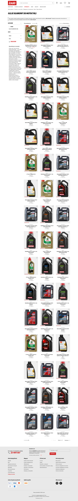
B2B (8, 462)
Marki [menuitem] (32, 6)
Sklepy (41, 462)
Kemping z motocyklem (28, 470)
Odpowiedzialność (43, 467)
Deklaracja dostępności (60, 469)
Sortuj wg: (61, 23)
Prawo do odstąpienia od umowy (62, 465)
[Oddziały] (57, 3)
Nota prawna (58, 460)
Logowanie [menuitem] (68, 6)
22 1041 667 (15, 453)
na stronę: (34, 23)
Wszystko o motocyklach (28, 467)
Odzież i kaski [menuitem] (10, 6)
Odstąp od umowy (11, 474)
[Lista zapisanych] (65, 3)
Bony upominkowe (11, 469)
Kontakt (9, 460)
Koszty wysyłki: (31, 496)
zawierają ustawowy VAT (40, 495)
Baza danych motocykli (12, 465)
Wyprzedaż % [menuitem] (26, 6)
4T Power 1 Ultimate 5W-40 (31, 174)
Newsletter (10, 467)
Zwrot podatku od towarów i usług (46, 465)
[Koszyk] (69, 3)
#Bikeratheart (26, 464)
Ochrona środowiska (59, 470)
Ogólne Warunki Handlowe (61, 462)
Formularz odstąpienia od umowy (62, 467)
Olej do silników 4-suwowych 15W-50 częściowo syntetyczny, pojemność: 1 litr (63, 355)
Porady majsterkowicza (28, 462)
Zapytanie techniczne (12, 464)
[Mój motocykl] (61, 3)
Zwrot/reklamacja (11, 472)
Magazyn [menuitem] (36, 6)
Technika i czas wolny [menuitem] (19, 6)
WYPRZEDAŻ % (13, 41)
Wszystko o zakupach (44, 464)
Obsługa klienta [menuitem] (43, 6)
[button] (52, 3)
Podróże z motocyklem (28, 465)
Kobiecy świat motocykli (28, 460)
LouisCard (10, 470)
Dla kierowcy (26, 469)
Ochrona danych (59, 464)
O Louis (41, 460)
